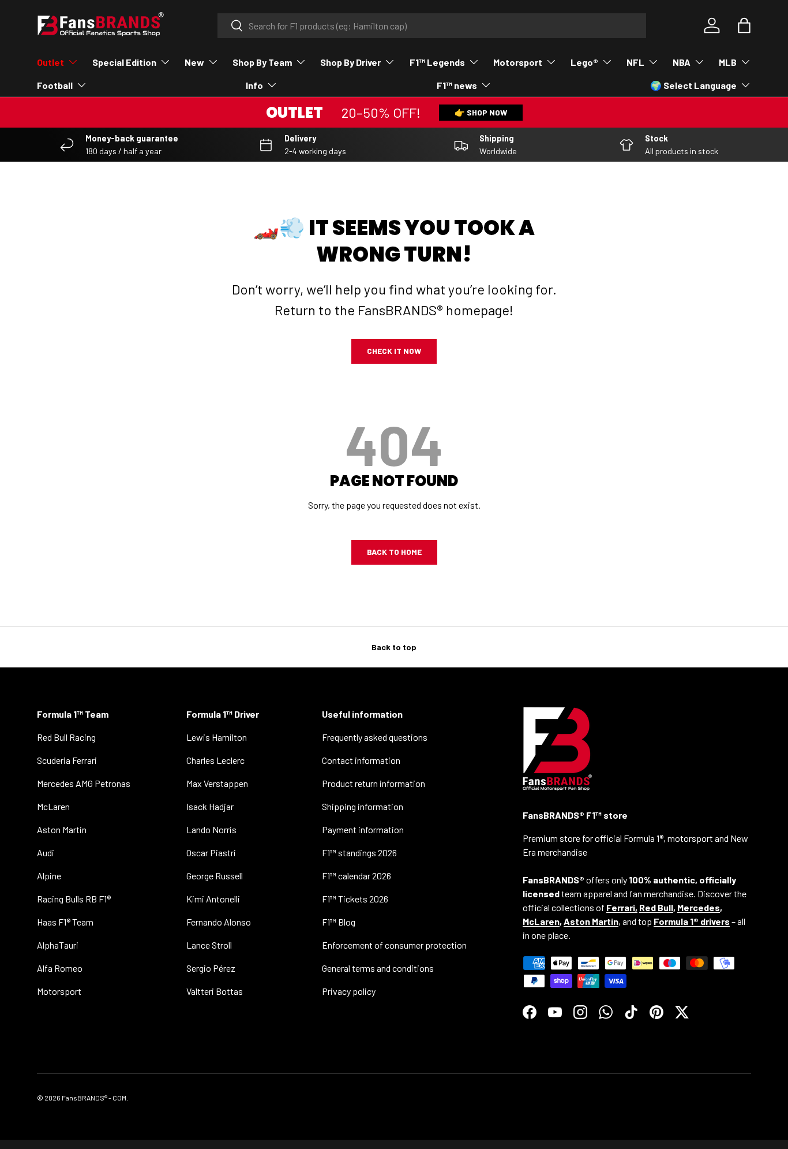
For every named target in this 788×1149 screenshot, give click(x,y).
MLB (728, 62)
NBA (682, 62)
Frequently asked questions (374, 737)
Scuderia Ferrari (67, 760)
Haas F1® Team (65, 921)
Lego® (584, 62)
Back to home (394, 552)
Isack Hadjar (210, 806)
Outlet (50, 62)
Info (254, 85)
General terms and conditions (378, 968)
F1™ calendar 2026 (356, 875)
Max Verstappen (217, 783)
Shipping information (362, 806)
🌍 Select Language (693, 85)
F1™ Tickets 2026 (355, 898)
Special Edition (124, 62)
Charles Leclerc (215, 760)
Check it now (394, 351)
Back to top (394, 647)
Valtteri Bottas (214, 991)
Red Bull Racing (66, 737)
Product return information (373, 783)
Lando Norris (211, 829)
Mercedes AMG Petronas (83, 783)
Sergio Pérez (210, 968)
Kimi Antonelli (213, 898)
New (194, 62)
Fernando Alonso (218, 921)
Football (55, 85)
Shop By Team (262, 62)
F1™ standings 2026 (359, 852)
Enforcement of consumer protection (394, 944)
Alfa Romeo (59, 968)
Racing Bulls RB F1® (74, 898)
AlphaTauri (57, 944)
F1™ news (457, 85)
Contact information (361, 760)
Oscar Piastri (211, 852)
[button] (744, 25)
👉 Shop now (481, 112)
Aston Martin (62, 829)
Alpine (49, 875)
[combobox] (431, 25)
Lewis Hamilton (216, 737)
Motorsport (517, 62)
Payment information (363, 829)
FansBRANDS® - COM (94, 1098)
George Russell (214, 875)
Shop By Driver (350, 62)
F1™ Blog (338, 921)
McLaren (53, 806)
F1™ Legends (437, 62)
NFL (635, 62)
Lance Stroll (209, 944)
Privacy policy (349, 991)
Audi (45, 852)
